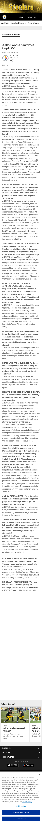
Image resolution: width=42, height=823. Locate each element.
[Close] (39, 774)
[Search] (35, 17)
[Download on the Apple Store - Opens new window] (13, 765)
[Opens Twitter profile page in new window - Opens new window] (11, 60)
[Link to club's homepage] (4, 16)
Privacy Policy (27, 802)
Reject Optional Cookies (21, 812)
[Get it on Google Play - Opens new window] (28, 766)
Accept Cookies (21, 819)
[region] (21, 797)
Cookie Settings (21, 806)
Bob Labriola (14, 56)
